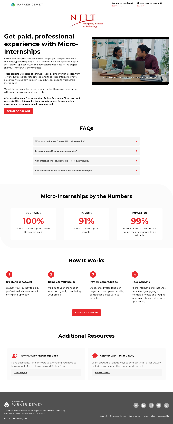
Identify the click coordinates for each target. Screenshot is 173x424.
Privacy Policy (149, 416)
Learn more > (118, 6)
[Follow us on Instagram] (151, 405)
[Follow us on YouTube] (158, 405)
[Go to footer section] (27, 4)
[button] (86, 141)
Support (103, 416)
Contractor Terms (118, 416)
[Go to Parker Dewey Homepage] (23, 405)
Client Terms (134, 416)
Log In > (140, 6)
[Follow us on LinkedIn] (143, 405)
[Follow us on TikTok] (166, 405)
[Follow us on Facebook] (136, 405)
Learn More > (102, 372)
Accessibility (163, 416)
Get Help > (20, 372)
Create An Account (18, 111)
